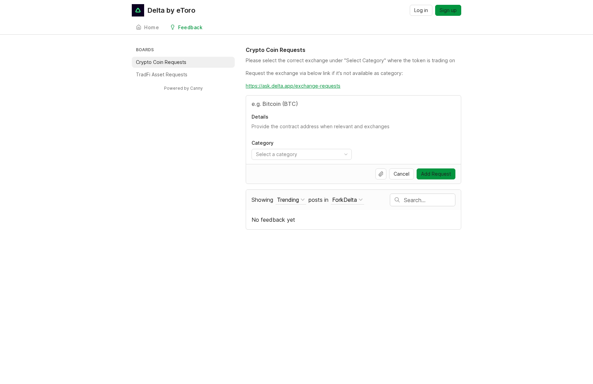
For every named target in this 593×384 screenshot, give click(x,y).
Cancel (401, 174)
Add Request (436, 174)
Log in (421, 10)
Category (263, 143)
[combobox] (302, 154)
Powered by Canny (183, 88)
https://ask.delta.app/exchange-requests (293, 86)
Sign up (448, 10)
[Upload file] (380, 173)
